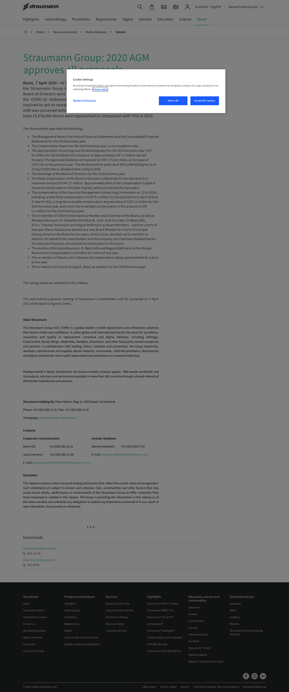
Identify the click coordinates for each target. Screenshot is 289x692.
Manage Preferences (84, 100)
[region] (146, 91)
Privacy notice (100, 89)
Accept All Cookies (204, 100)
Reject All (173, 100)
